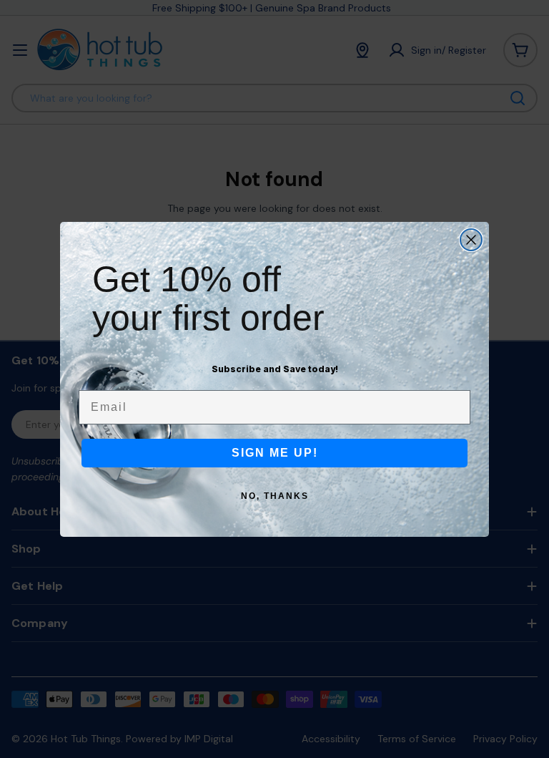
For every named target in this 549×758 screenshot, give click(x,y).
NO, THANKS (275, 496)
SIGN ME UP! (275, 453)
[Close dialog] (471, 240)
